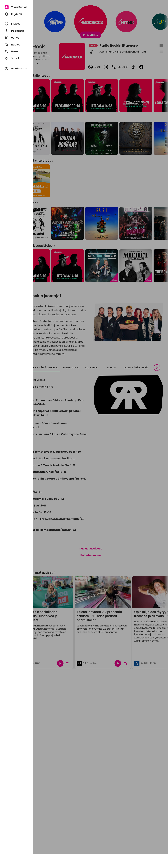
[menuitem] (16, 7)
